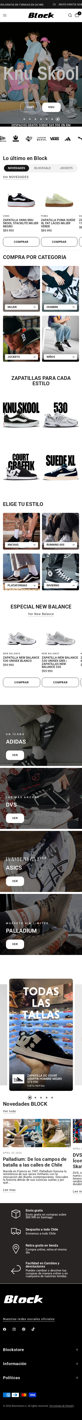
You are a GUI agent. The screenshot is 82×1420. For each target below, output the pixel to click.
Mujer (12, 307)
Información (14, 1363)
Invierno (53, 585)
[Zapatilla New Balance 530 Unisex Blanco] (21, 636)
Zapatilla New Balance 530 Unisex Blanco (21, 659)
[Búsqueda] (70, 15)
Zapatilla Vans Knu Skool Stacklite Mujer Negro (20, 223)
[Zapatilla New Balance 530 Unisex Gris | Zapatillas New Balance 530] (60, 636)
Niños (51, 356)
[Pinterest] (26, 1329)
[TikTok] (36, 1329)
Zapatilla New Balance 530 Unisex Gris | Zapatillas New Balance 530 (60, 662)
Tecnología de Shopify (61, 1405)
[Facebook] (7, 1329)
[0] (76, 15)
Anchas (13, 544)
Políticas (11, 1377)
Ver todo (9, 1111)
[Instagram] (17, 1329)
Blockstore (13, 1349)
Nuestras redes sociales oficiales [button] (29, 1319)
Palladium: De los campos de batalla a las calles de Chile (34, 1162)
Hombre (52, 307)
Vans (6, 216)
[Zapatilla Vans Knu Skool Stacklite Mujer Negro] (21, 198)
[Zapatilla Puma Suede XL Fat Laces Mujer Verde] (59, 198)
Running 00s (55, 544)
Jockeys (66, 168)
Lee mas (9, 1190)
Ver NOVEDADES (16, 177)
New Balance (11, 653)
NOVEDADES (16, 168)
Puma (44, 216)
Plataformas (17, 585)
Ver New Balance (41, 614)
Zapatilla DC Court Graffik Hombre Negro (44, 1077)
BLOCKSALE (42, 168)
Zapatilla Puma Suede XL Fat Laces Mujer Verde (58, 223)
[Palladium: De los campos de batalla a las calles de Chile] (37, 1133)
